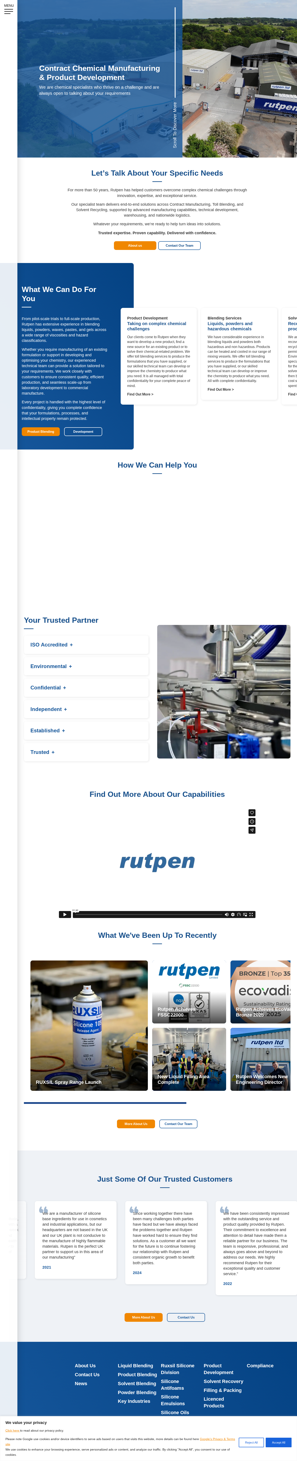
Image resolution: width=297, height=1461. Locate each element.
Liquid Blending (135, 1365)
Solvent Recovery (223, 1381)
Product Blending (40, 431)
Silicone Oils (175, 1412)
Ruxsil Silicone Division (177, 1369)
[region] (148, 1438)
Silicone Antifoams (172, 1385)
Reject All (251, 1442)
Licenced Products (214, 1402)
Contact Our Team (179, 245)
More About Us (136, 1124)
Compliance (260, 1365)
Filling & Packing (223, 1390)
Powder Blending (137, 1392)
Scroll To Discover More (174, 125)
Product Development (218, 1369)
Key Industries (134, 1401)
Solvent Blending (137, 1383)
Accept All (278, 1442)
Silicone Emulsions (173, 1400)
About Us (85, 1365)
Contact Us (186, 1317)
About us (135, 245)
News (81, 1383)
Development (83, 431)
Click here (12, 1430)
